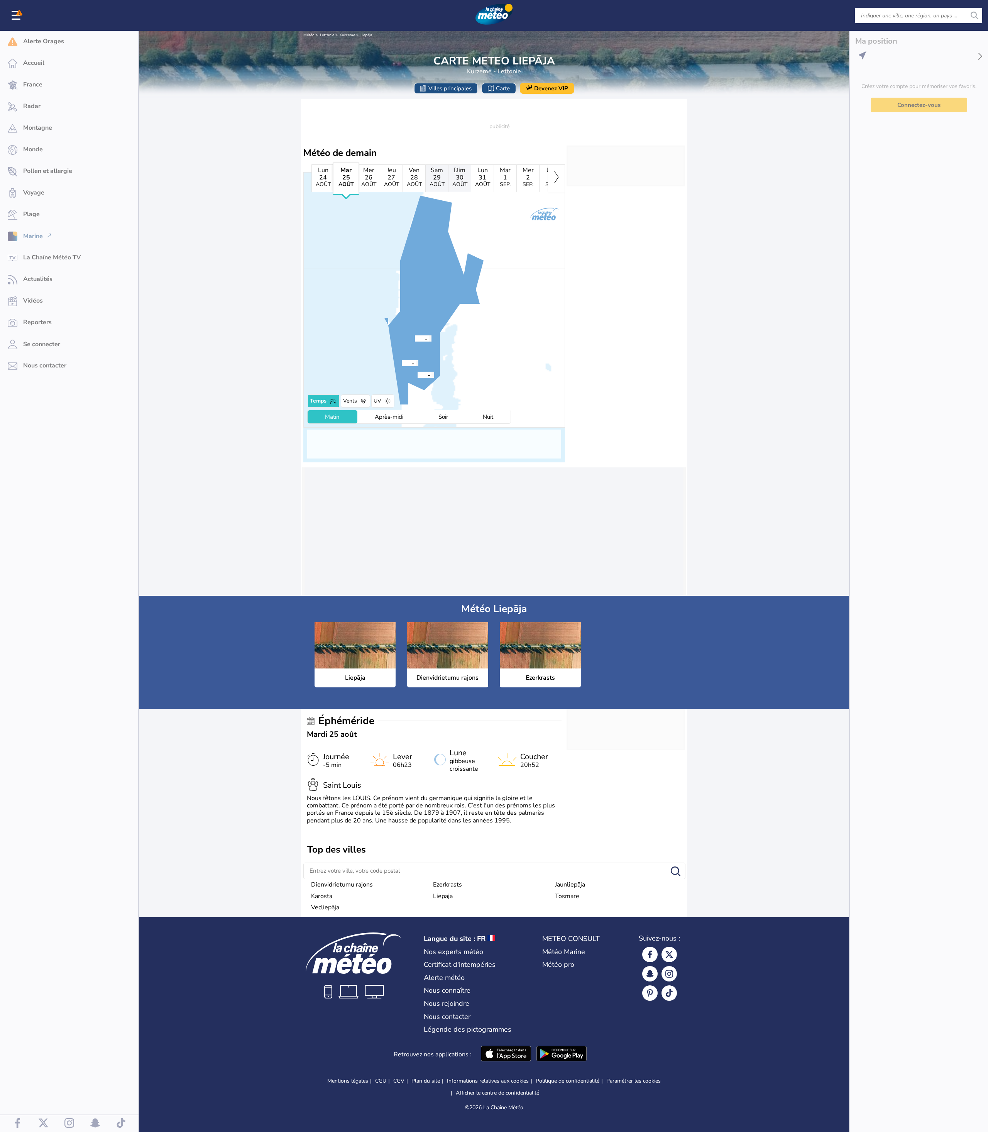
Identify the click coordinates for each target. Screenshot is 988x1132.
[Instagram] (669, 973)
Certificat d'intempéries (460, 964)
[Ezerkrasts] (417, 374)
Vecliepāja (325, 907)
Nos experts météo (453, 951)
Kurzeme (347, 35)
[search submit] (974, 15)
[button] (415, 338)
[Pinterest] (650, 993)
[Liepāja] (415, 338)
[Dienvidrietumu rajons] (402, 363)
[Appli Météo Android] (561, 1054)
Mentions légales (347, 1081)
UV (377, 400)
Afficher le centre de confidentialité (497, 1093)
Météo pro (558, 964)
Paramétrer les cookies (633, 1081)
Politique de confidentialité (567, 1081)
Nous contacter (447, 1016)
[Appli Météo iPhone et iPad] (506, 1054)
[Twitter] (669, 954)
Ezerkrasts (447, 884)
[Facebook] (650, 954)
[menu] (17, 15)
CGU (380, 1081)
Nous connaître (447, 990)
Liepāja (366, 35)
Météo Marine (563, 951)
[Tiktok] (669, 993)
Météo (309, 35)
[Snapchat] (650, 973)
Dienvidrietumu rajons (342, 884)
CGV (398, 1081)
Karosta (321, 896)
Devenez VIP (551, 88)
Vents (350, 400)
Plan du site (425, 1081)
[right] (556, 178)
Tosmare (567, 896)
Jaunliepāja (570, 884)
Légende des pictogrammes (467, 1029)
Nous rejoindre (446, 1003)
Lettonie (327, 35)
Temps (318, 400)
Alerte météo (444, 977)
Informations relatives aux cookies (488, 1081)
